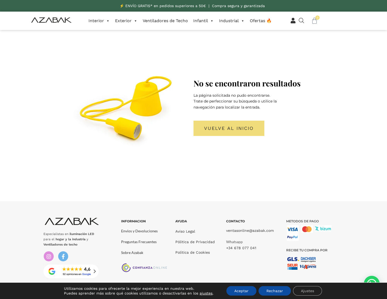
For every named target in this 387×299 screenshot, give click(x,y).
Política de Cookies (192, 252)
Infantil (200, 20)
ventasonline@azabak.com (250, 230)
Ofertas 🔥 (261, 20)
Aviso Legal (185, 231)
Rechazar (274, 291)
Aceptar (241, 291)
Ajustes (307, 291)
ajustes (206, 293)
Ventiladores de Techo (165, 20)
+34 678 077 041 (241, 248)
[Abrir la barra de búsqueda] (301, 20)
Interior (96, 20)
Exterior (123, 20)
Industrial (229, 20)
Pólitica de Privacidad (195, 242)
